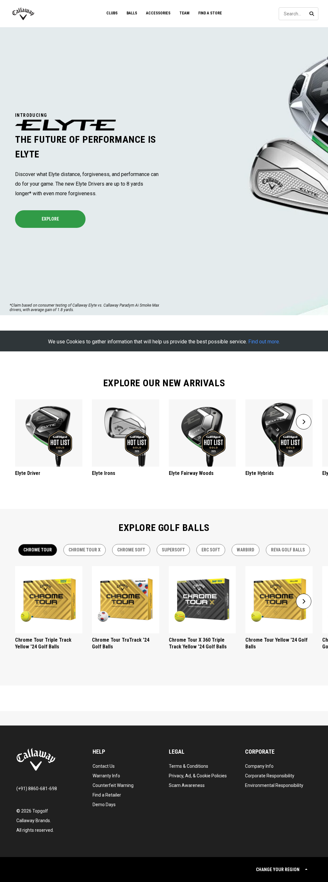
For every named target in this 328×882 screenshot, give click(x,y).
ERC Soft (210, 549)
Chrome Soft (131, 549)
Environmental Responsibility (274, 785)
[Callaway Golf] (23, 13)
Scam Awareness (187, 785)
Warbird (245, 549)
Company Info (259, 766)
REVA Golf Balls (288, 549)
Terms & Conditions (188, 766)
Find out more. (264, 342)
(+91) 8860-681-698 (36, 788)
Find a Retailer (107, 795)
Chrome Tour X (85, 549)
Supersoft (173, 549)
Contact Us (104, 766)
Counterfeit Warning (113, 785)
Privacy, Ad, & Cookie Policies (198, 775)
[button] (303, 421)
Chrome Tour (37, 549)
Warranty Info (106, 775)
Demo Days (104, 804)
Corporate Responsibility (269, 775)
